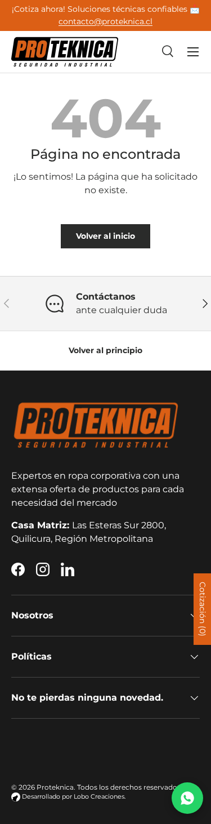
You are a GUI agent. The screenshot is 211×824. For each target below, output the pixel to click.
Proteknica (55, 787)
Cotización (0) (202, 609)
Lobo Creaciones (99, 796)
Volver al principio (105, 350)
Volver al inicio (105, 236)
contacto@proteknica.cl (105, 21)
